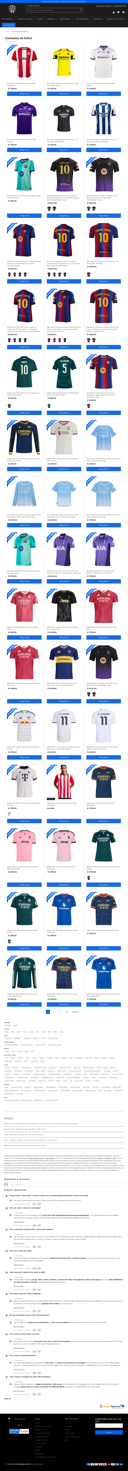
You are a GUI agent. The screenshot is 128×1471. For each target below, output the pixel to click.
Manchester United (40, 1067)
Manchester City (27, 1067)
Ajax (71, 1080)
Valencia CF (51, 1071)
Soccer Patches (53, 1038)
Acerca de (68, 1423)
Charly (26, 1051)
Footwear (7, 19)
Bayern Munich (61, 1071)
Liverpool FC (52, 1067)
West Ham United (102, 1067)
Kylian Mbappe (38, 1087)
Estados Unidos (110, 1158)
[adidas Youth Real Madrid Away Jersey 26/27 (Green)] (9, 406)
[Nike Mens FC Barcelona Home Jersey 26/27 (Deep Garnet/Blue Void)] (94, 340)
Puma (19, 1051)
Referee (36, 1038)
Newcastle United (88, 1067)
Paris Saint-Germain (40, 1074)
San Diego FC (35, 1077)
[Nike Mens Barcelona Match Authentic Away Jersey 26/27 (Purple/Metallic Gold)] (54, 208)
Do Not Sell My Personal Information (46, 1457)
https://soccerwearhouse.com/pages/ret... (73, 1215)
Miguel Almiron (9, 1094)
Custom (43, 1038)
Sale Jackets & (38, 1100)
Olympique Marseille (54, 1074)
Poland (26, 1061)
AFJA (42, 1061)
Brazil (28, 1058)
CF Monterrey (113, 1077)
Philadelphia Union (47, 1077)
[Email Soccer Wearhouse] (18, 1425)
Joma (32, 1051)
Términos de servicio (41, 1440)
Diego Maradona (91, 1090)
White (55, 1032)
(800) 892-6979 (120, 6)
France (34, 1058)
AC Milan (115, 1071)
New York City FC (117, 1074)
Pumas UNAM (9, 1080)
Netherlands (79, 1058)
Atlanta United (94, 1074)
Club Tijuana (32, 1080)
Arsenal (7, 1067)
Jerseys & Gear (25, 19)
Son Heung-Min (53, 1090)
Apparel (98, 19)
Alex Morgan (107, 1090)
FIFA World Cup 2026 (11, 1045)
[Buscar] (81, 10)
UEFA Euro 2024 (40, 1045)
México (100, 1158)
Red (49, 1032)
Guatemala (17, 1061)
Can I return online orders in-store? (24, 1334)
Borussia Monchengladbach (92, 1071)
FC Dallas (96, 1080)
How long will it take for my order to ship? (27, 1272)
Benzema (20, 1094)
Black (6, 1032)
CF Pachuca (42, 1080)
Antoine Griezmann (39, 1090)
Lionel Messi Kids (78, 1090)
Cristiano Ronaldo (16, 1087)
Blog (66, 1440)
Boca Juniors (79, 1080)
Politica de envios (40, 1443)
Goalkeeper (17, 1038)
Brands (51, 19)
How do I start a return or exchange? (25, 1208)
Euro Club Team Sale (51, 1100)
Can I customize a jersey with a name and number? (31, 1229)
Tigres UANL (103, 1077)
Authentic (8, 1038)
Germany (64, 1058)
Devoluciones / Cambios (42, 1433)
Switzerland (34, 1061)
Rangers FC (8, 1071)
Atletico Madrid (40, 1071)
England (41, 1058)
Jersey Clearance (26, 1100)
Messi (6, 1087)
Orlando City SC (10, 1077)
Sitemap (37, 1450)
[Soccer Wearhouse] (12, 9)
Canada (96, 1058)
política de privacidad (41, 1436)
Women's (8, 1025)
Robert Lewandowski (11, 1090)
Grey (24, 1032)
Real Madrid (18, 1071)
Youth (15, 1025)
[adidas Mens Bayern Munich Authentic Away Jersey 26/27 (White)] (9, 814)
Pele (99, 1090)
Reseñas (67, 1430)
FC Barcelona (29, 1071)
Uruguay (111, 1058)
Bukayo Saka (117, 1087)
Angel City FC (105, 1074)
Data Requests (39, 1453)
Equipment (65, 19)
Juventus (8, 1074)
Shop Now (24, 94)
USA (6, 1058)
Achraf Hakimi (118, 1090)
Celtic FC (113, 1067)
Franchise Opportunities (72, 1436)
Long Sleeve (27, 1038)
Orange (31, 1032)
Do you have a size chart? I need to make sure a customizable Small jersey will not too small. (49, 1195)
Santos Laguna (20, 1080)
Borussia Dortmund (75, 1071)
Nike (13, 1051)
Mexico (12, 1058)
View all (7, 1399)
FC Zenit (88, 1080)
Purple (44, 1032)
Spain (57, 1058)
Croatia (104, 1058)
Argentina (21, 1058)
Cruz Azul (85, 1077)
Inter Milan (107, 1071)
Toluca (58, 1080)
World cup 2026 (115, 19)
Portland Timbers (22, 1077)
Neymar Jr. (28, 1087)
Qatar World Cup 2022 (55, 1045)
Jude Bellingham (51, 1087)
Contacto (38, 1430)
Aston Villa (77, 1067)
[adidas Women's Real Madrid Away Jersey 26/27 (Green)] (49, 406)
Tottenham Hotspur (65, 1067)
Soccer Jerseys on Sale (11, 1100)
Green (18, 1032)
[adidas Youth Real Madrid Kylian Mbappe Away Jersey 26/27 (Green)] (9, 941)
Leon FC (51, 1080)
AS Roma (16, 1074)
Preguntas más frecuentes (43, 1426)
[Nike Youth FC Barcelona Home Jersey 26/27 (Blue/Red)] (88, 274)
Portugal (49, 1058)
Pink (37, 1032)
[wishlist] (118, 12)
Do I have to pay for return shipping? (25, 1294)
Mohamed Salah (75, 1087)
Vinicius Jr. (95, 1087)
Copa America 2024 (27, 1045)
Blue (12, 1032)
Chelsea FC (15, 1067)
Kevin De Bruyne (26, 1090)
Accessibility (38, 1447)
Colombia (88, 1058)
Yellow (62, 1032)
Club (40, 19)
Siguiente (75, 1012)
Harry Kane (86, 1087)
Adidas (7, 1051)
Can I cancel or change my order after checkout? (30, 1377)
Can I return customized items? (23, 1355)
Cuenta (37, 1423)
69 (67, 1012)
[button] (34, 1204)
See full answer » (19, 1222)
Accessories (82, 19)
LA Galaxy (78, 1074)
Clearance (9, 25)
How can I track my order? (21, 1251)
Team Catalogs (69, 1433)
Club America (60, 1077)
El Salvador (8, 1061)
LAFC (85, 1074)
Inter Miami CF (67, 1074)
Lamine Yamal (106, 1087)
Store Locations (34, 5)
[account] (113, 12)
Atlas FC (93, 1077)
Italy (71, 1058)
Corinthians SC (26, 1074)
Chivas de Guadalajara (73, 1077)
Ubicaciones (68, 1426)
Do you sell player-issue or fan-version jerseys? (29, 1315)
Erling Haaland (63, 1087)
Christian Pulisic (65, 1090)
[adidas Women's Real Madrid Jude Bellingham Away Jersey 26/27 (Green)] (88, 877)
